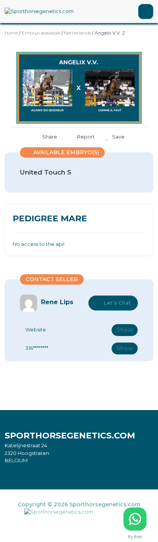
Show (125, 329)
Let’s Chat (117, 303)
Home (11, 33)
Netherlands (77, 33)
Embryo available (41, 33)
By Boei (135, 536)
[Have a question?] (134, 518)
